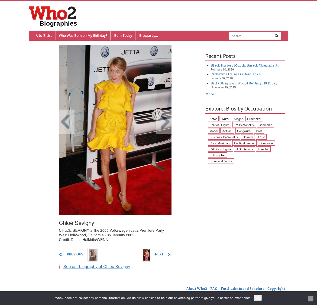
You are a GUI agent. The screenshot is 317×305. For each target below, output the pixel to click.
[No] (311, 299)
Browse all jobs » (221, 161)
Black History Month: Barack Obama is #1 (245, 65)
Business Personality (224, 137)
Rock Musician (220, 143)
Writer (225, 119)
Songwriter (244, 131)
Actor (213, 119)
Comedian (265, 125)
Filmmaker (254, 119)
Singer (238, 119)
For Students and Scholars (242, 288)
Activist (227, 131)
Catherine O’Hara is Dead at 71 (235, 74)
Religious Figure (220, 149)
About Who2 (196, 288)
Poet (259, 131)
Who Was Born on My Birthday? (83, 35)
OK (258, 298)
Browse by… (148, 35)
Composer (266, 143)
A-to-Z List (44, 35)
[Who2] (53, 12)
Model (214, 131)
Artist (261, 137)
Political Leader (244, 143)
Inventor (263, 149)
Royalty (248, 137)
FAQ (213, 288)
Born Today (123, 35)
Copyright (276, 288)
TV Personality (244, 125)
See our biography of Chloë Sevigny (96, 266)
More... (210, 94)
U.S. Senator (244, 149)
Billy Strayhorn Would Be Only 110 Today (244, 83)
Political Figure (220, 125)
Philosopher (217, 155)
